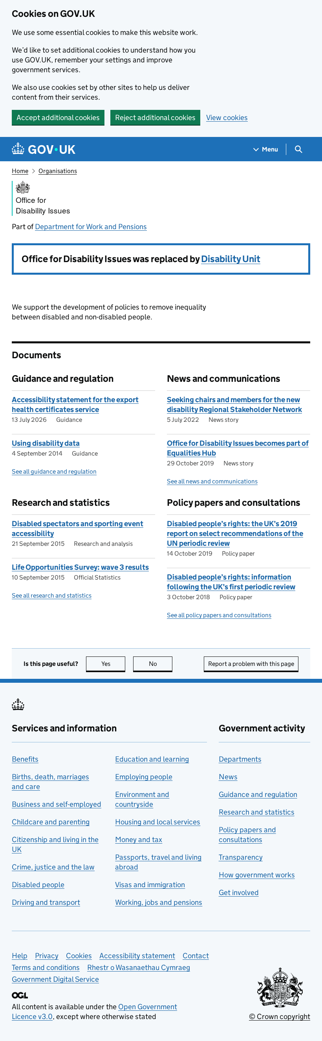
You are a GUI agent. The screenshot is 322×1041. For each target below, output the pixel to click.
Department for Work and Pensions (91, 226)
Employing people (143, 776)
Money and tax (138, 839)
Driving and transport (46, 902)
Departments (240, 759)
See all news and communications (212, 481)
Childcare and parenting (51, 821)
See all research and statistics (51, 595)
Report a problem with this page (251, 663)
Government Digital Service (55, 979)
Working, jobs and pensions (158, 902)
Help (19, 955)
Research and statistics (257, 812)
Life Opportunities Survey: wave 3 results (80, 567)
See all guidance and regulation (54, 471)
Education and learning (152, 759)
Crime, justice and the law (53, 866)
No (160, 663)
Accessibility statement (137, 955)
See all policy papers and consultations (219, 615)
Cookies (79, 955)
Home (20, 171)
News (228, 776)
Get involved (239, 892)
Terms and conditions (46, 967)
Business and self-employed (56, 804)
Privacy (47, 955)
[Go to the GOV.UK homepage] (43, 149)
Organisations (57, 171)
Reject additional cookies (155, 117)
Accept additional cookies (58, 117)
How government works (257, 874)
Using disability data (46, 443)
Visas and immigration (150, 884)
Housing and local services (157, 821)
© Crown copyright (279, 1016)
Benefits (25, 759)
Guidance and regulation (258, 794)
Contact (196, 955)
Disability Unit (230, 258)
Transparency (241, 857)
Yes (113, 663)
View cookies (227, 117)
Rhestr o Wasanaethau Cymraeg (138, 967)
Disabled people (38, 884)
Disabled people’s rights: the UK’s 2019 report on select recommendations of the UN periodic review (235, 533)
